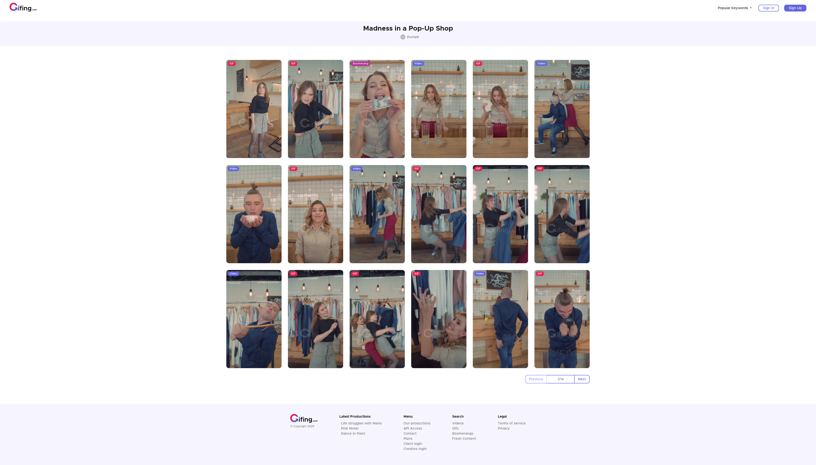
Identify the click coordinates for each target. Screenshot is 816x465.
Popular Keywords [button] (733, 8)
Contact (410, 433)
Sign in (768, 8)
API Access (413, 428)
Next (582, 379)
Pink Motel (349, 428)
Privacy (504, 428)
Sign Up (795, 8)
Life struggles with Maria (361, 423)
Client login (413, 443)
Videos (458, 423)
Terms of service (512, 423)
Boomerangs (462, 433)
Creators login (415, 449)
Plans (408, 438)
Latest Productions (355, 416)
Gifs (455, 428)
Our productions (417, 423)
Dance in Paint (353, 433)
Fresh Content (464, 438)
